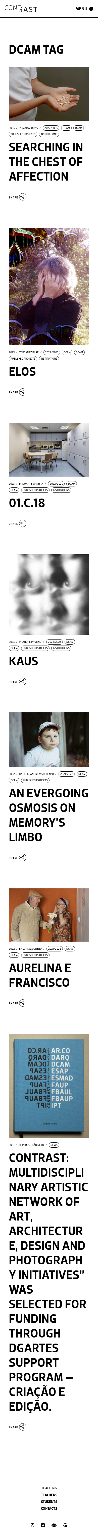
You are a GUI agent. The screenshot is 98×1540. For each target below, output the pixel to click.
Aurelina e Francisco (40, 975)
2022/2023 (51, 128)
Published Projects (23, 134)
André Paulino (30, 642)
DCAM (66, 128)
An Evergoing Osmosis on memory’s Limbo (49, 815)
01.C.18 (27, 503)
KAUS (23, 661)
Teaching (49, 1488)
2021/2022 (66, 774)
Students (49, 1501)
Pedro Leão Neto (31, 1145)
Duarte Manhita (31, 483)
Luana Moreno (30, 948)
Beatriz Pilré (29, 352)
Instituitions (49, 134)
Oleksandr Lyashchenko (36, 774)
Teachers (49, 1495)
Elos (22, 371)
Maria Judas (28, 128)
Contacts (49, 1508)
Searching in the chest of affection (46, 162)
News (54, 1145)
